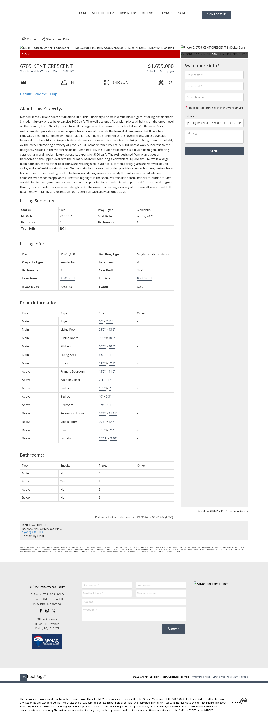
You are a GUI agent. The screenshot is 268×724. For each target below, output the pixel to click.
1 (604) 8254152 (32, 532)
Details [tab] (26, 94)
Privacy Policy (198, 676)
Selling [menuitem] (147, 13)
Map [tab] (53, 94)
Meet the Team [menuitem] (103, 13)
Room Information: (39, 303)
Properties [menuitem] (127, 13)
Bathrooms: (32, 455)
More (182, 13)
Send (214, 151)
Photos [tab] (41, 94)
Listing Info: (32, 244)
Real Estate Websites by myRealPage (227, 676)
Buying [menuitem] (165, 13)
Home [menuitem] (83, 13)
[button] (216, 15)
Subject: (190, 116)
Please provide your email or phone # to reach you (215, 107)
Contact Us (217, 14)
